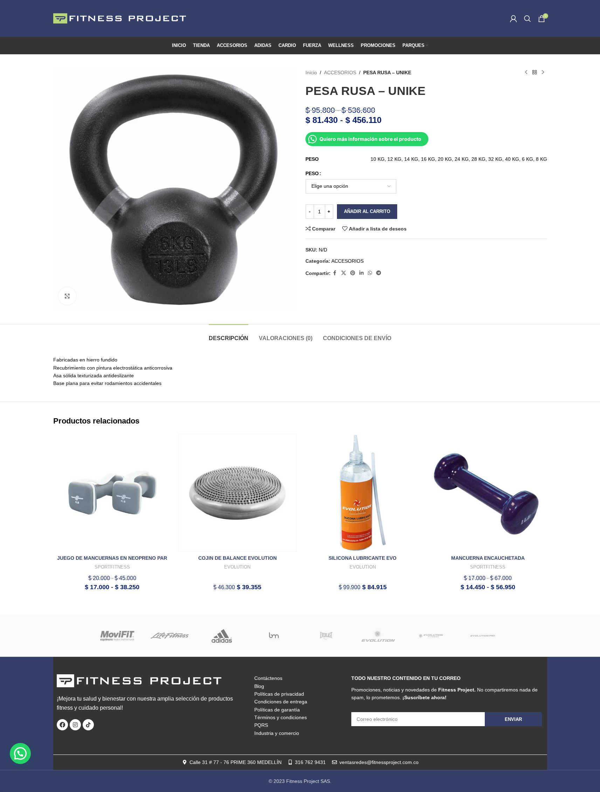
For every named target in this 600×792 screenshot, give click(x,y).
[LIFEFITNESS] (170, 635)
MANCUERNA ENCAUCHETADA (488, 558)
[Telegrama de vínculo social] (378, 273)
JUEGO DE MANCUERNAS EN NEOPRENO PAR (112, 558)
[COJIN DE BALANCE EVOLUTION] (237, 493)
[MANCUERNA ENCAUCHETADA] (488, 493)
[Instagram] (75, 724)
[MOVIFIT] (117, 635)
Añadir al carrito (367, 211)
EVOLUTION (237, 567)
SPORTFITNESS (112, 567)
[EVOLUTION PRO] (483, 635)
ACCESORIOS (340, 72)
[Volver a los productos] (534, 72)
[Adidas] (222, 635)
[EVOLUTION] (378, 635)
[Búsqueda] (527, 19)
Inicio (311, 72)
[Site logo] (119, 18)
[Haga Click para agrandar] (67, 296)
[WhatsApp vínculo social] (370, 273)
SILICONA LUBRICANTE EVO (362, 558)
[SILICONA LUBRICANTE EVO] (363, 493)
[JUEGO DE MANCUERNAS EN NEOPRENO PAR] (112, 493)
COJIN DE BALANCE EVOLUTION (237, 558)
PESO (312, 173)
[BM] (274, 635)
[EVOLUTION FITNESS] (431, 635)
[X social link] (343, 273)
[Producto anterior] (526, 72)
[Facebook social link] (335, 273)
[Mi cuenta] (513, 19)
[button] (20, 753)
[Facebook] (62, 724)
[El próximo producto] (543, 72)
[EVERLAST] (326, 635)
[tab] (228, 334)
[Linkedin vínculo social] (361, 273)
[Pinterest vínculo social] (352, 273)
